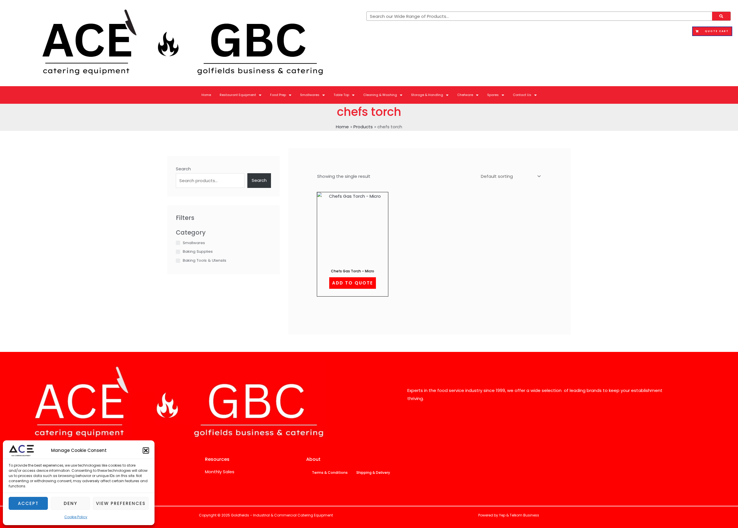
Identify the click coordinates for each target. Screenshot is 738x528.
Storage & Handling (427, 95)
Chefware (465, 95)
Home (206, 95)
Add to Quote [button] (352, 283)
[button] (146, 450)
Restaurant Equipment (238, 95)
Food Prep (278, 95)
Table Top (341, 95)
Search (183, 169)
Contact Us (522, 95)
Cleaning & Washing (380, 95)
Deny (70, 503)
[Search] (721, 16)
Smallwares (309, 95)
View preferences (121, 503)
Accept (28, 503)
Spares (493, 95)
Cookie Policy (75, 516)
